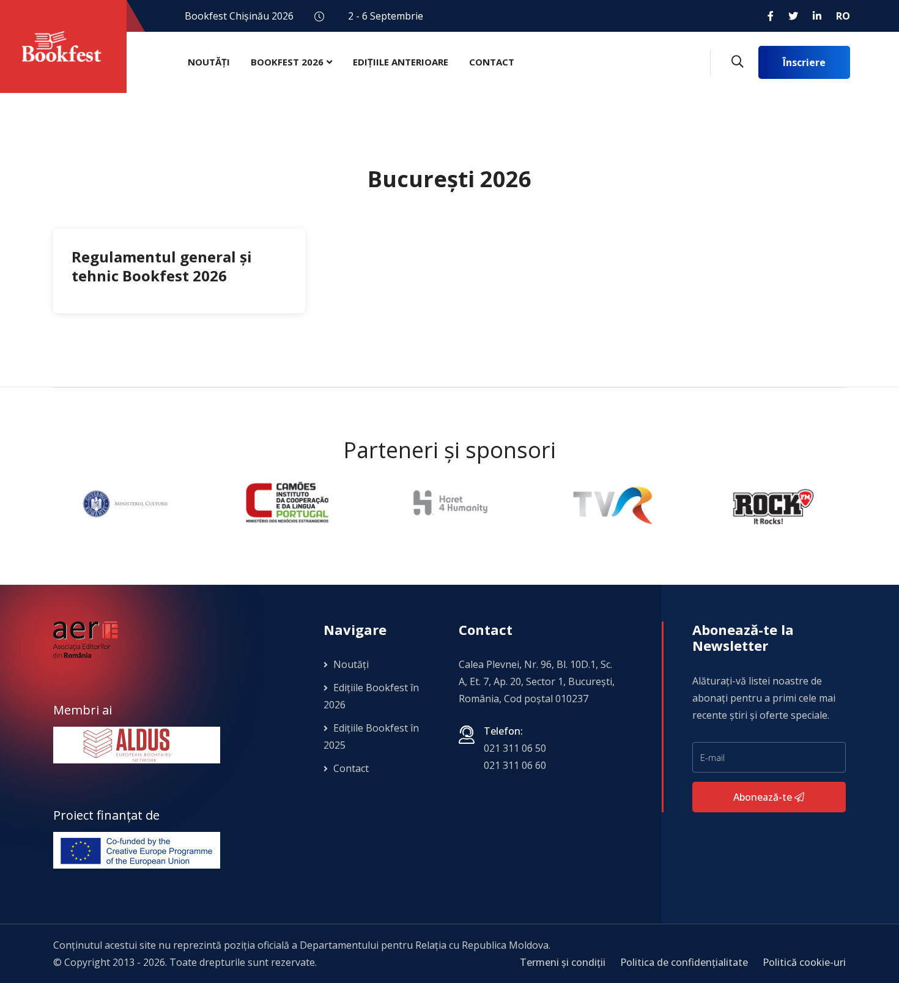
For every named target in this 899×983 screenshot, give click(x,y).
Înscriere (804, 62)
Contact (491, 62)
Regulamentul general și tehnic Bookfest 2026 (162, 266)
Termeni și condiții (562, 962)
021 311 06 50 (515, 748)
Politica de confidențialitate (684, 962)
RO (843, 16)
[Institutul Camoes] (287, 503)
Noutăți (209, 62)
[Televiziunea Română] (611, 503)
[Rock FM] (774, 503)
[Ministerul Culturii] (125, 503)
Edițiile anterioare (400, 62)
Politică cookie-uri (804, 962)
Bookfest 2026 (287, 62)
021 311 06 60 (515, 765)
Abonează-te (763, 797)
